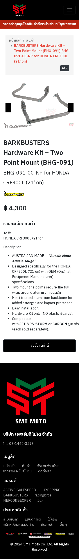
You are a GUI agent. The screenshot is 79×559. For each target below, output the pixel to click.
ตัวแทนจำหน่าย (48, 466)
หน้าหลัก (15, 40)
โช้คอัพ (52, 519)
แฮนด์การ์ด (33, 519)
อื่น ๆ (40, 501)
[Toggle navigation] (69, 10)
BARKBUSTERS (15, 495)
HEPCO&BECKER (17, 501)
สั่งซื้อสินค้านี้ (40, 346)
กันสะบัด (47, 525)
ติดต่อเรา (44, 471)
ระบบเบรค (10, 519)
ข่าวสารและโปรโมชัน (17, 471)
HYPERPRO (52, 490)
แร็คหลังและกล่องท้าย (18, 525)
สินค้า (30, 40)
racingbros (42, 495)
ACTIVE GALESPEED (19, 490)
